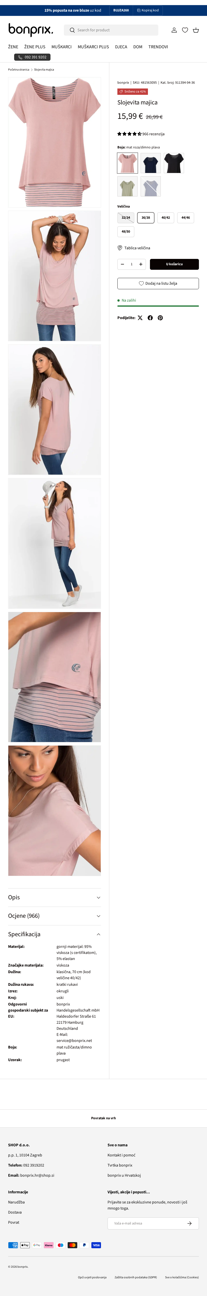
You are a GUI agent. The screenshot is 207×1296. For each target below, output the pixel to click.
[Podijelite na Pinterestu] (160, 318)
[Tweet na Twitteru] (140, 318)
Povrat (13, 1222)
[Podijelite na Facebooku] (150, 318)
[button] (195, 30)
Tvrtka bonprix (120, 1165)
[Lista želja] (185, 30)
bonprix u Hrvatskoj (124, 1175)
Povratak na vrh (103, 1118)
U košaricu (174, 264)
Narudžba (16, 1202)
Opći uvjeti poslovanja (92, 1277)
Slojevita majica (44, 70)
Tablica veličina (137, 248)
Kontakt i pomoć (121, 1155)
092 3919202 (26, 1165)
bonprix (123, 82)
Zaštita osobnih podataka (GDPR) (136, 1277)
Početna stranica (18, 70)
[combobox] (111, 30)
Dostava (15, 1212)
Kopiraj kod (150, 10)
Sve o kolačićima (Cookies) (182, 1277)
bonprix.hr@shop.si (31, 1175)
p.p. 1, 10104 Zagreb (25, 1155)
